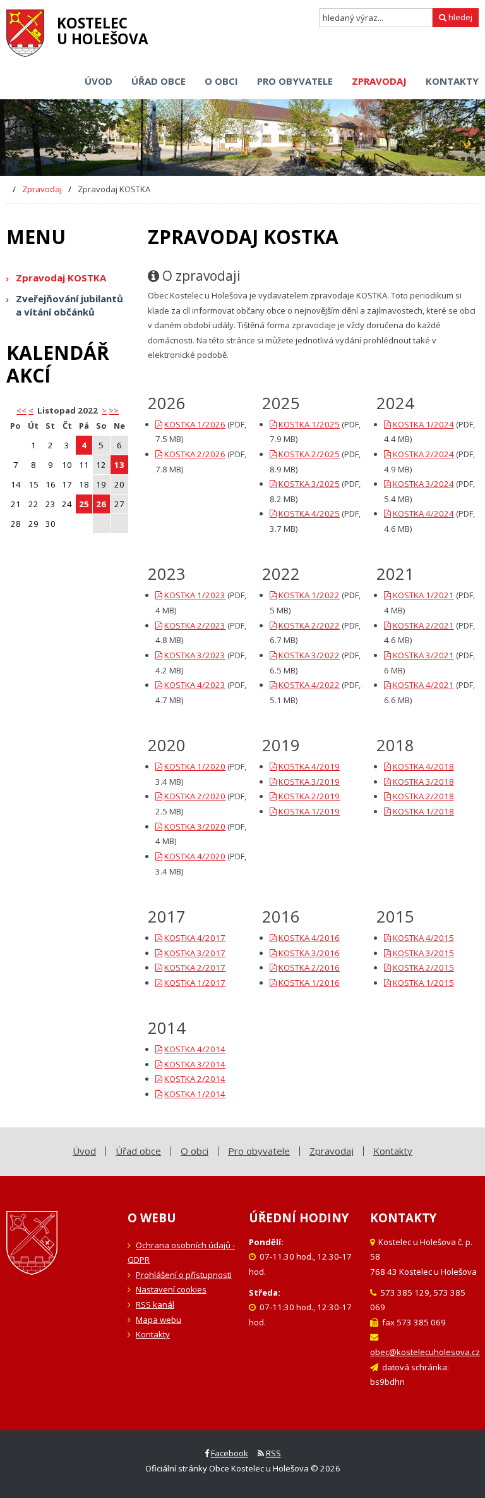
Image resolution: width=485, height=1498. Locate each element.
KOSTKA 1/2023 (194, 595)
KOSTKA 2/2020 (194, 796)
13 (119, 464)
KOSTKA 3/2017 (194, 953)
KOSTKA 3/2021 (423, 655)
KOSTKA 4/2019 (309, 766)
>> (114, 410)
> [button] (104, 410)
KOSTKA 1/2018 (423, 811)
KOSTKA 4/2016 (309, 937)
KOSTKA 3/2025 (309, 483)
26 (101, 504)
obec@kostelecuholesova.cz (425, 1352)
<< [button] (21, 410)
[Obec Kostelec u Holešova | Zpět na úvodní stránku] (25, 33)
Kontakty (153, 1334)
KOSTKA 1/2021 (423, 595)
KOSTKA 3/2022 (309, 655)
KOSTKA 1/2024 (423, 424)
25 (84, 504)
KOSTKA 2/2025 (309, 454)
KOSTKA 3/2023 (194, 655)
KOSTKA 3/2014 (194, 1064)
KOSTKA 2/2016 (309, 967)
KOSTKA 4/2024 (423, 513)
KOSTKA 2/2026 (194, 454)
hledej (459, 17)
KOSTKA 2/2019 (309, 796)
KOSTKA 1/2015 (423, 982)
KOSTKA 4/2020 (194, 856)
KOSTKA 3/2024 (423, 483)
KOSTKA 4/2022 (309, 685)
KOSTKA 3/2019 (309, 781)
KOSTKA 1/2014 (194, 1094)
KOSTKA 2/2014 (194, 1078)
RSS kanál (155, 1304)
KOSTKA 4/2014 (194, 1049)
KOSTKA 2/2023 (194, 625)
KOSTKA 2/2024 (423, 454)
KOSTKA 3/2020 (194, 826)
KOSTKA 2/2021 (423, 625)
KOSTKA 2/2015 (423, 967)
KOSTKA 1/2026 (194, 424)
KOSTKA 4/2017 (194, 937)
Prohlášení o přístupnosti (184, 1274)
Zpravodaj (42, 189)
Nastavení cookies (171, 1289)
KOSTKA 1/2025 (309, 424)
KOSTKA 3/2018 (423, 781)
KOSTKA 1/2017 (194, 982)
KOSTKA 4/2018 (423, 766)
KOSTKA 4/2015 (423, 937)
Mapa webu (158, 1319)
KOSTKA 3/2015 (423, 953)
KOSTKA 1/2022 (309, 595)
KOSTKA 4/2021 (423, 685)
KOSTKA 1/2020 (194, 766)
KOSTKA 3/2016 (309, 953)
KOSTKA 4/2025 (309, 513)
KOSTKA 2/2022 (309, 625)
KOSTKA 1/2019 (309, 811)
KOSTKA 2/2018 (423, 796)
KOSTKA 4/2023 (194, 685)
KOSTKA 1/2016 (309, 982)
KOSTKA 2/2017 (194, 967)
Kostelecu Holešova (102, 31)
